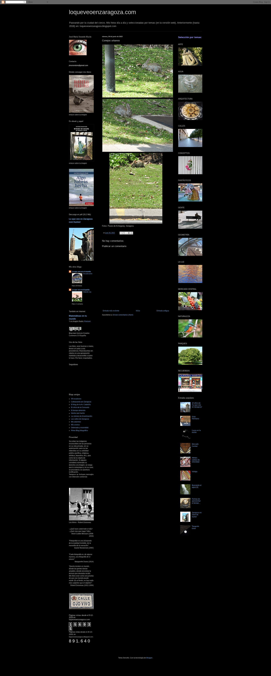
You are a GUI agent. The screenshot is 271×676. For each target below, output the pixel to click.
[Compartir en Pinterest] (131, 233)
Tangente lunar (195, 527)
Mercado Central (195, 445)
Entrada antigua (163, 311)
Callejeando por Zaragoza (81, 402)
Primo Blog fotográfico (79, 431)
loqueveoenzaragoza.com (102, 12)
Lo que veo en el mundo (81, 272)
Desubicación (87, 274)
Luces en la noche (196, 431)
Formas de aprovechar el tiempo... (196, 501)
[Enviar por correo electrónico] (121, 233)
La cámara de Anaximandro (81, 416)
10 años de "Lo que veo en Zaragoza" (197, 405)
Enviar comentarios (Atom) (123, 315)
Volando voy (87, 292)
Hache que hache (78, 413)
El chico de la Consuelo (80, 407)
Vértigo (194, 472)
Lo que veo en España (80, 290)
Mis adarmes (76, 422)
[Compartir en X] (126, 233)
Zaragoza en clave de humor (197, 515)
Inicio (138, 311)
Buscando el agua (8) (196, 486)
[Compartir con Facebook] (129, 233)
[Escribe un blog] (123, 233)
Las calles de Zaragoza (80, 419)
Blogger (149, 658)
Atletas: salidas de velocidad (196, 460)
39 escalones (76, 399)
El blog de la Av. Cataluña (81, 405)
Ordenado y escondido (79, 428)
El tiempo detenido (78, 410)
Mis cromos (75, 425)
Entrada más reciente (111, 311)
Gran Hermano (195, 418)
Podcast (87, 321)
